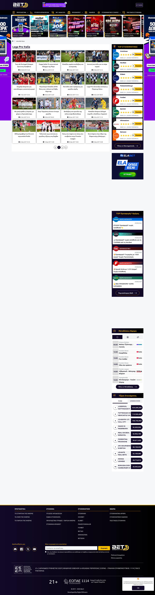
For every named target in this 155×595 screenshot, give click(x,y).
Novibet (123, 63)
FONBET (81, 528)
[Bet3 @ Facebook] (21, 549)
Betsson (123, 132)
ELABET (80, 520)
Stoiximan (124, 51)
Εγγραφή (104, 548)
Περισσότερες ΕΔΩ (126, 293)
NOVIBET (81, 517)
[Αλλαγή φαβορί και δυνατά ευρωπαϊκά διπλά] (24, 126)
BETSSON (81, 538)
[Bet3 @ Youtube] (34, 549)
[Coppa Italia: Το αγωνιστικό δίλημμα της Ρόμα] (48, 56)
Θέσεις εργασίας (116, 558)
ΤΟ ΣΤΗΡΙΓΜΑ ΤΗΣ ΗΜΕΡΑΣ (24, 513)
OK (138, 588)
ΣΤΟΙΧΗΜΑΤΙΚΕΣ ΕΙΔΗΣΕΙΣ (119, 517)
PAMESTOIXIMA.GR (84, 524)
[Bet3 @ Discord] (15, 549)
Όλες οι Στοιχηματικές (126, 146)
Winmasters (124, 120)
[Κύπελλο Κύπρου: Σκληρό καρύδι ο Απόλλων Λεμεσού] (97, 103)
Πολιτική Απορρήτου (118, 555)
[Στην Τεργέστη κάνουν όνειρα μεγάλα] (48, 103)
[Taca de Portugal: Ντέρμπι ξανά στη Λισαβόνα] (24, 56)
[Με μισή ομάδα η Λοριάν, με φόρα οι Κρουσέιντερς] (24, 103)
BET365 (80, 531)
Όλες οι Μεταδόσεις (125, 387)
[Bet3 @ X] (28, 549)
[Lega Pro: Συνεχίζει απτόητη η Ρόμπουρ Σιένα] (97, 79)
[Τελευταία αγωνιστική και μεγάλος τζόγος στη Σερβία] (48, 126)
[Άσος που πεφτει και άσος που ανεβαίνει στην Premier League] (72, 126)
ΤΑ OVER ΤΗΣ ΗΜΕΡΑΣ (22, 517)
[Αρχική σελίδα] (12, 41)
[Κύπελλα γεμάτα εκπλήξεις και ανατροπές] (72, 56)
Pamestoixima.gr (126, 86)
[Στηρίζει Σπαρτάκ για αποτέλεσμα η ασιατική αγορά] (24, 79)
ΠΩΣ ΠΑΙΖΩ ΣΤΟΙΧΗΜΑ (117, 520)
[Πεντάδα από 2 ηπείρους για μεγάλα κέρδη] (72, 79)
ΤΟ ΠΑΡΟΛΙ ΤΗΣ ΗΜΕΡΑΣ (23, 520)
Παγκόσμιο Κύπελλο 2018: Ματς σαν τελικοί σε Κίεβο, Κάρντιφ (48, 89)
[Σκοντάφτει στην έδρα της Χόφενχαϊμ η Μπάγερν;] (97, 126)
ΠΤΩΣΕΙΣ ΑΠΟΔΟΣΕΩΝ (54, 513)
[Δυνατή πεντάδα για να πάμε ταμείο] (97, 56)
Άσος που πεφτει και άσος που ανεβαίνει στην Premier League (72, 136)
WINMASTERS (82, 535)
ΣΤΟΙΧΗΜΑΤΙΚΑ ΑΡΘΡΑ (117, 513)
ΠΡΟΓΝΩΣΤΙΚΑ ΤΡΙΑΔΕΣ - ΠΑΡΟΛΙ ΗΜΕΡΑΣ (60, 520)
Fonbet (123, 97)
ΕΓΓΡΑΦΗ (139, 5)
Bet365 (123, 109)
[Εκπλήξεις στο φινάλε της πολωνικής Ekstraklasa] (72, 103)
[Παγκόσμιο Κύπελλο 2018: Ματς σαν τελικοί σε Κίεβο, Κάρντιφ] (48, 79)
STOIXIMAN (82, 513)
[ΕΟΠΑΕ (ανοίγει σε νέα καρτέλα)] (85, 581)
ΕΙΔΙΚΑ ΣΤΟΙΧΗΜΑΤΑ (53, 517)
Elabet (122, 74)
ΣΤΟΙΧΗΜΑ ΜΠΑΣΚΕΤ (53, 524)
